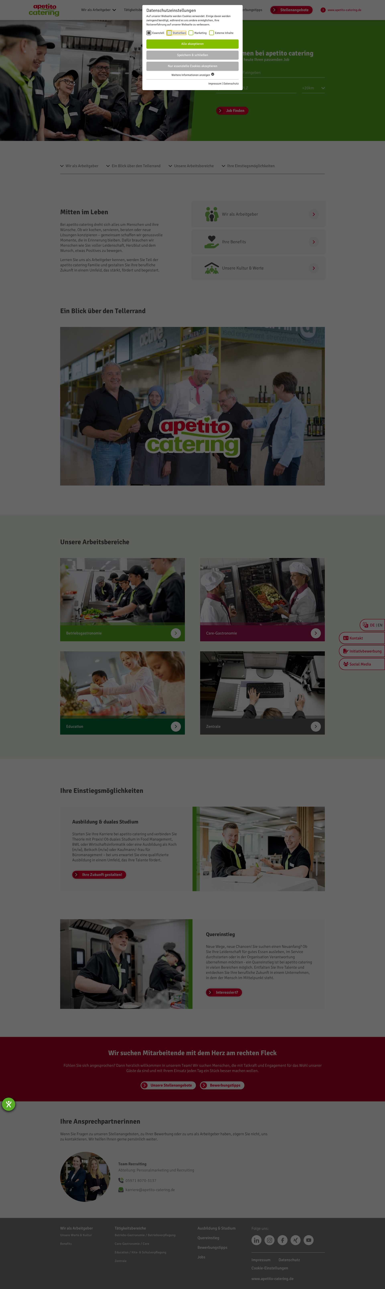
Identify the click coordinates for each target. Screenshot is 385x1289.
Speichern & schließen (192, 55)
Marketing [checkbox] (200, 33)
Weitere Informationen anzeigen (191, 75)
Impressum (214, 83)
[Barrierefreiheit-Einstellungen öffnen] (8, 1104)
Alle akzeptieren (192, 44)
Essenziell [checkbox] (158, 33)
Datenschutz (231, 83)
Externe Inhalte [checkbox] (224, 33)
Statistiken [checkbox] (179, 33)
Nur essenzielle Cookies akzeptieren (192, 66)
